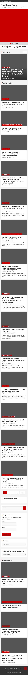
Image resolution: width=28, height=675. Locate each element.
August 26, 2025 (6, 423)
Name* (3, 521)
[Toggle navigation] (3, 40)
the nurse (12, 78)
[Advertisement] (14, 24)
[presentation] (24, 52)
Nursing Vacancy (7, 355)
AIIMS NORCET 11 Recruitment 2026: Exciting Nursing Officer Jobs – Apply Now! (14, 47)
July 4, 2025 (5, 483)
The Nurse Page (9, 5)
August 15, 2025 (6, 452)
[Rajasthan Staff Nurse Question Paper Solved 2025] (14, 320)
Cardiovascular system (9, 124)
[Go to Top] (25, 668)
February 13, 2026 (6, 185)
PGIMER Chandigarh (7, 474)
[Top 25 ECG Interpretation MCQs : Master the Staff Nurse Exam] (14, 227)
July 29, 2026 (5, 107)
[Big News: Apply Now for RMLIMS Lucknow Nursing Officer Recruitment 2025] (14, 349)
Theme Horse (16, 670)
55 (17, 492)
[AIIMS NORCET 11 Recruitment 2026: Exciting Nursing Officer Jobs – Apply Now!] (14, 197)
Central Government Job (9, 416)
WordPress (18, 672)
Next (22, 492)
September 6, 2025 (6, 393)
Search (24, 508)
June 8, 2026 (5, 131)
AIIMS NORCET (6, 99)
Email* (3, 527)
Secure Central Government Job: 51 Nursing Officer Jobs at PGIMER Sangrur (12, 480)
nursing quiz (19, 124)
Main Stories (6, 52)
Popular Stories (7, 83)
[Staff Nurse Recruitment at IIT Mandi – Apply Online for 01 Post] (14, 410)
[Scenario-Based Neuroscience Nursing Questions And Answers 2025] (14, 380)
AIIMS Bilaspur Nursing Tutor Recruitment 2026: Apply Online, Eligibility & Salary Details (14, 73)
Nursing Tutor (6, 67)
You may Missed (7, 560)
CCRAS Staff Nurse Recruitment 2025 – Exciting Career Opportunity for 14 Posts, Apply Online (13, 449)
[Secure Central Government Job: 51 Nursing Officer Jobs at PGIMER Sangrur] (14, 468)
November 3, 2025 (6, 333)
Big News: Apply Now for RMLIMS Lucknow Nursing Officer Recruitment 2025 (13, 360)
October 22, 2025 (6, 363)
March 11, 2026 (5, 78)
